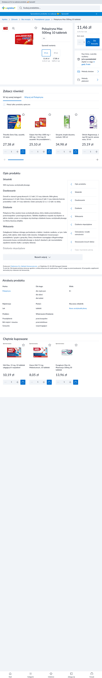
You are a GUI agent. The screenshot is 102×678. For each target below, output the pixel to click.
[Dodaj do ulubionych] (36, 28)
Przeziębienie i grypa (42, 19)
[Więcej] (98, 80)
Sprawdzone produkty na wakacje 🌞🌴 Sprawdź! (49, 14)
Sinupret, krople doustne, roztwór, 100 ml (65, 136)
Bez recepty (26, 19)
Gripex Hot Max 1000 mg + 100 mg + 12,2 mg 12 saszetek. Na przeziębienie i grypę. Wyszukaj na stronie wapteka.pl (40, 137)
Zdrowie (14, 19)
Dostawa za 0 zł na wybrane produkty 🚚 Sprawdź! (18, 2)
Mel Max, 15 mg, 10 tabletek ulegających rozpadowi (14, 366)
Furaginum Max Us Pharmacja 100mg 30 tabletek (64, 367)
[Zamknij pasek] (96, 13)
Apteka (4, 19)
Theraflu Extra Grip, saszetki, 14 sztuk (14, 136)
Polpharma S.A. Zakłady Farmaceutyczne (24, 266)
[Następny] (97, 160)
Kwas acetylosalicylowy (78, 308)
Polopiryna (6, 291)
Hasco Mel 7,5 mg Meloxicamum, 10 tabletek (39, 366)
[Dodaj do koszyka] (22, 151)
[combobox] (58, 7)
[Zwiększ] (17, 151)
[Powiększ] (13, 28)
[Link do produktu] (14, 133)
